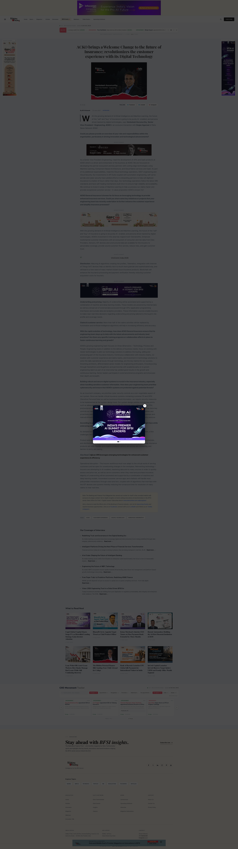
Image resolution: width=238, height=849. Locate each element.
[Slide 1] (118, 441)
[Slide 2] (120, 441)
